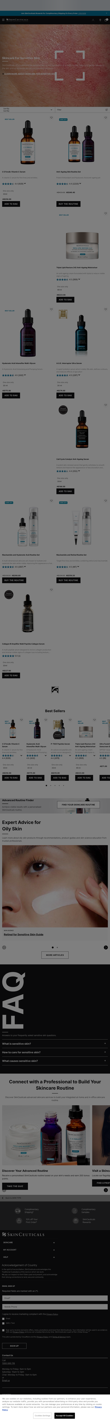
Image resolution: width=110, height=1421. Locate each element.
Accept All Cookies (64, 1415)
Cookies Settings (42, 1415)
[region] (55, 1407)
